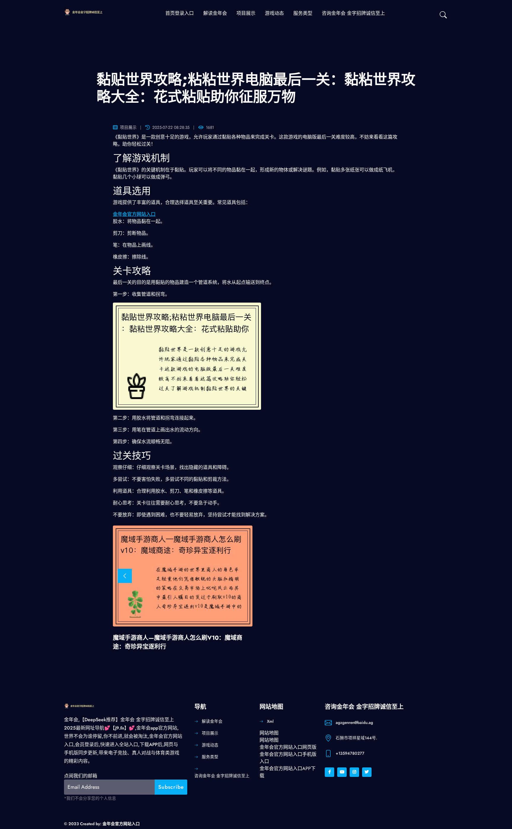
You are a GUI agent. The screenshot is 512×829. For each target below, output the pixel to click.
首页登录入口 (179, 13)
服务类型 (302, 13)
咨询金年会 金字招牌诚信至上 (353, 13)
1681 (210, 127)
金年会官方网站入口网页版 (288, 747)
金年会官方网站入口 (121, 824)
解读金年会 (215, 13)
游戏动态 (274, 13)
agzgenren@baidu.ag (354, 722)
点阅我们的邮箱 (80, 775)
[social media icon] (329, 772)
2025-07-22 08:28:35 (171, 127)
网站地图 (269, 733)
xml (270, 721)
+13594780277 (350, 753)
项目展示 (245, 13)
